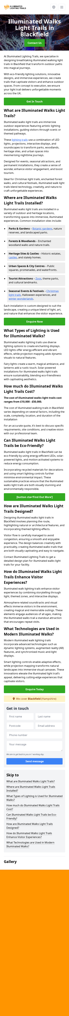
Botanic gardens (42, 228)
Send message (35, 761)
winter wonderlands (21, 298)
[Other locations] (53, 7)
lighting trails (20, 140)
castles (13, 257)
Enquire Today (35, 689)
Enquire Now (34, 321)
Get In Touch (34, 101)
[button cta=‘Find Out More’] (35, 497)
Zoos (38, 278)
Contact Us (35, 43)
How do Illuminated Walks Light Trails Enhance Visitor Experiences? (29, 835)
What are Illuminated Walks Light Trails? (30, 781)
